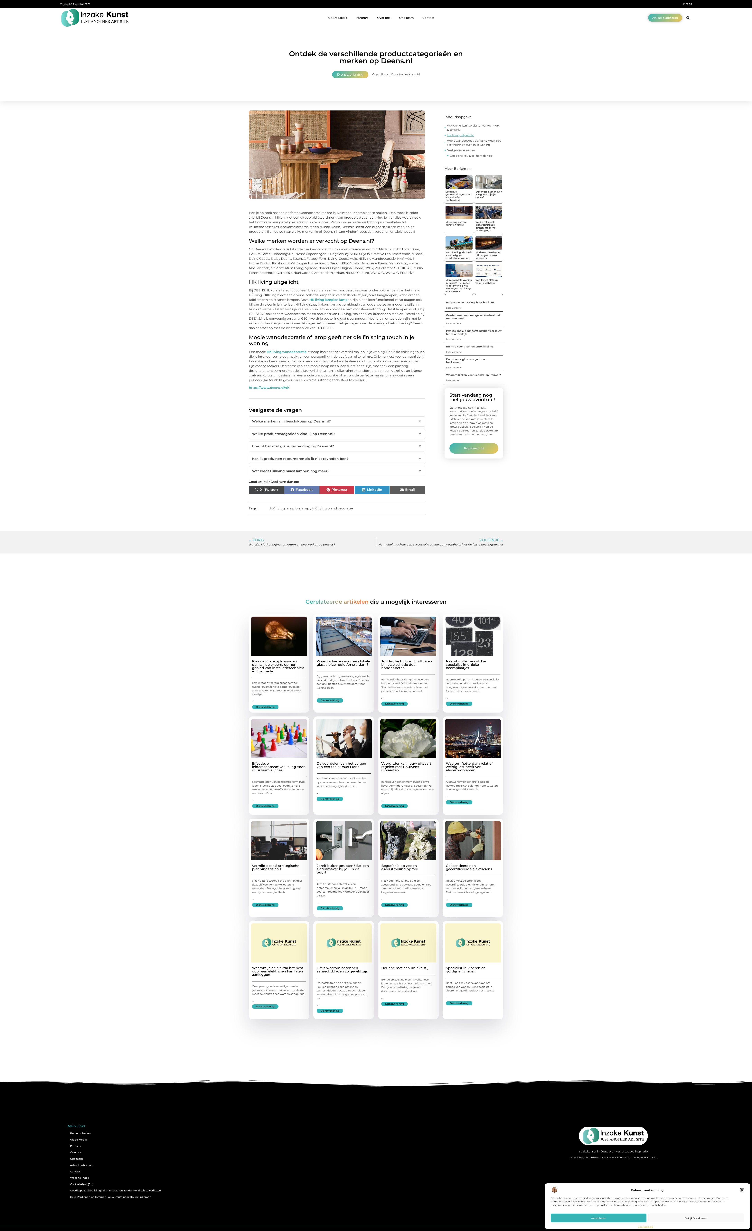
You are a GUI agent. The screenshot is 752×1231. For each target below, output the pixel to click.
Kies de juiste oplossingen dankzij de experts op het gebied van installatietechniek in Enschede (278, 666)
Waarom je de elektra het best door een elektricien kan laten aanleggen (277, 971)
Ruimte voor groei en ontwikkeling (469, 346)
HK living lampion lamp (328, 300)
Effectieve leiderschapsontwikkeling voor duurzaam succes (278, 767)
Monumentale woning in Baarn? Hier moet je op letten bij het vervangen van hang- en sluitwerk (459, 286)
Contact (428, 18)
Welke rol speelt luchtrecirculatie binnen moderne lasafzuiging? (485, 226)
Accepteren (598, 1218)
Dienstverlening (350, 74)
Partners (362, 18)
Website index (79, 1177)
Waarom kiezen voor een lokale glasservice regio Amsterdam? (343, 663)
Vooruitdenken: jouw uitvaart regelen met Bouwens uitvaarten (406, 767)
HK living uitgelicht (460, 135)
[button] (742, 1190)
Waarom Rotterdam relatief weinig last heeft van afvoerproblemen (469, 767)
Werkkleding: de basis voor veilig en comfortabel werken (459, 255)
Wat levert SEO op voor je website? (486, 281)
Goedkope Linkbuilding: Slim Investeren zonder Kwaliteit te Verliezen (115, 1190)
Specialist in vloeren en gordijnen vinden (466, 969)
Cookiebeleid (645, 1226)
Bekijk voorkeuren (696, 1218)
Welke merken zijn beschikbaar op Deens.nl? (337, 421)
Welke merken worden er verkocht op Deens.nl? (473, 127)
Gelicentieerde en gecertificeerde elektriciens (469, 867)
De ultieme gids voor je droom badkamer (466, 361)
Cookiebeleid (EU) (81, 1184)
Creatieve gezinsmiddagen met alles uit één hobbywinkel (458, 196)
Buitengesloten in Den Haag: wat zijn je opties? (488, 194)
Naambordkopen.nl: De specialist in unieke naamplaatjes (466, 664)
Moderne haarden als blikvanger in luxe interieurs (488, 255)
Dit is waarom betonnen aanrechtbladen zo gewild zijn (342, 969)
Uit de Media (78, 1139)
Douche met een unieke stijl (405, 968)
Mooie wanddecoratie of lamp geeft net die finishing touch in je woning (474, 143)
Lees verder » (453, 307)
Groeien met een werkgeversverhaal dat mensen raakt (473, 317)
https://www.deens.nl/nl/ (269, 388)
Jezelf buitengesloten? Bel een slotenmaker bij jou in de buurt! (343, 869)
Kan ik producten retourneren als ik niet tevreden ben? (337, 459)
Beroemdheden (80, 1133)
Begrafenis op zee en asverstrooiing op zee (399, 867)
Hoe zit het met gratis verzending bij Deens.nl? (337, 446)
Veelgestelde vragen (461, 150)
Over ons (383, 18)
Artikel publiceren (82, 1165)
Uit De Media (337, 18)
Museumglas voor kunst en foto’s (456, 223)
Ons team (406, 18)
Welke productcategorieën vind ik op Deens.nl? (337, 434)
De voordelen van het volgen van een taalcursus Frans (341, 765)
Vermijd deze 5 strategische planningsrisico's (275, 867)
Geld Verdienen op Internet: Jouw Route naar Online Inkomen (110, 1197)
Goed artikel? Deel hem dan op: (471, 155)
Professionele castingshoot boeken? (470, 302)
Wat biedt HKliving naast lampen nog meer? (337, 471)
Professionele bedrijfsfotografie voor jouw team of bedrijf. (474, 332)
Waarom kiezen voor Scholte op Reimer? (473, 374)
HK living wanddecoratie (287, 352)
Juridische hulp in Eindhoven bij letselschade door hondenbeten (406, 664)
